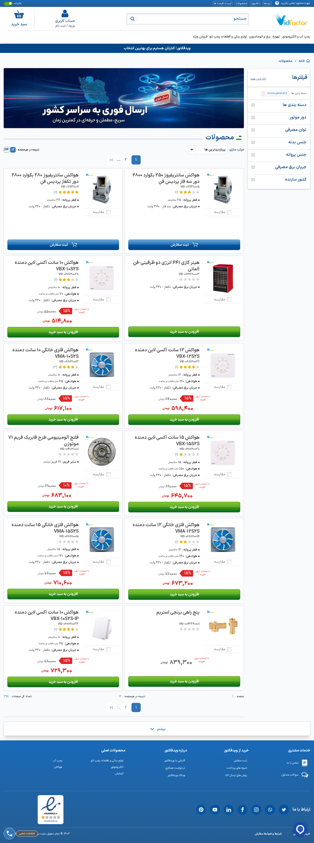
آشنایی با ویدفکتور (174, 761)
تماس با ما (292, 763)
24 (6, 149)
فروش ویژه (200, 36)
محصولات (241, 3)
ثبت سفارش (180, 245)
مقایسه (219, 212)
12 (12, 149)
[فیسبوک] (242, 810)
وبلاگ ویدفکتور (176, 775)
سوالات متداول (289, 775)
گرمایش (119, 773)
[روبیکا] (8, 809)
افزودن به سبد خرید (184, 332)
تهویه (276, 36)
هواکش (58, 767)
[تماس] (8, 821)
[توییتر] (284, 810)
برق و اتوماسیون (260, 36)
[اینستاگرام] (256, 810)
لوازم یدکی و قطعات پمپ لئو (228, 36)
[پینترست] (201, 810)
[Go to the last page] (111, 160)
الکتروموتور (117, 767)
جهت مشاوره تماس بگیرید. (295, 3)
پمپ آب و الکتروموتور (296, 36)
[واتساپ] (270, 810)
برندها (267, 3)
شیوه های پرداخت (237, 768)
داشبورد (255, 3)
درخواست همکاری (175, 768)
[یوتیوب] (215, 810)
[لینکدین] (229, 810)
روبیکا (20, 809)
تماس (20, 821)
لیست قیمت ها (222, 3)
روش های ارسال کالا (236, 775)
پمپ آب (57, 761)
